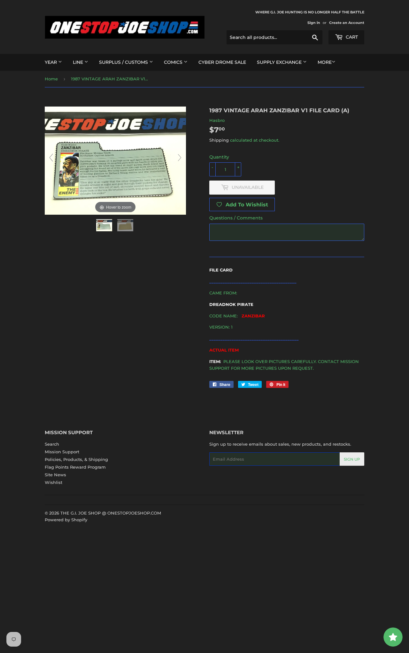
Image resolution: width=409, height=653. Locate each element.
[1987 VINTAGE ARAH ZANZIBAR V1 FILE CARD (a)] (104, 225)
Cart (351, 37)
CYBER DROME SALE (222, 62)
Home (51, 78)
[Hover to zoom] (115, 160)
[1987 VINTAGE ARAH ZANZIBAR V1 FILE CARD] (126, 225)
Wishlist (53, 482)
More (325, 62)
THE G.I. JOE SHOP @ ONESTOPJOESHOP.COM (110, 513)
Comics (174, 62)
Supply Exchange (280, 62)
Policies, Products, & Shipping (76, 459)
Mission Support (62, 451)
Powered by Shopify (66, 519)
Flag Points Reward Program (75, 467)
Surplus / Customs (124, 62)
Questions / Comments (236, 218)
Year (51, 62)
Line (78, 62)
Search (52, 444)
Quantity (219, 157)
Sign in (313, 22)
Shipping (219, 140)
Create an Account (346, 22)
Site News (55, 474)
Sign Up (352, 459)
